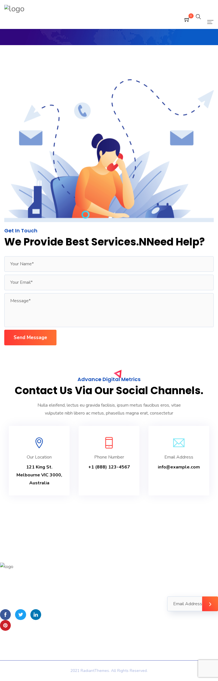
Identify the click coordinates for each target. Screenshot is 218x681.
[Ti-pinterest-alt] (5, 625)
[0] (187, 20)
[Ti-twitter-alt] (20, 614)
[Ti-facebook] (5, 614)
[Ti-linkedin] (35, 614)
